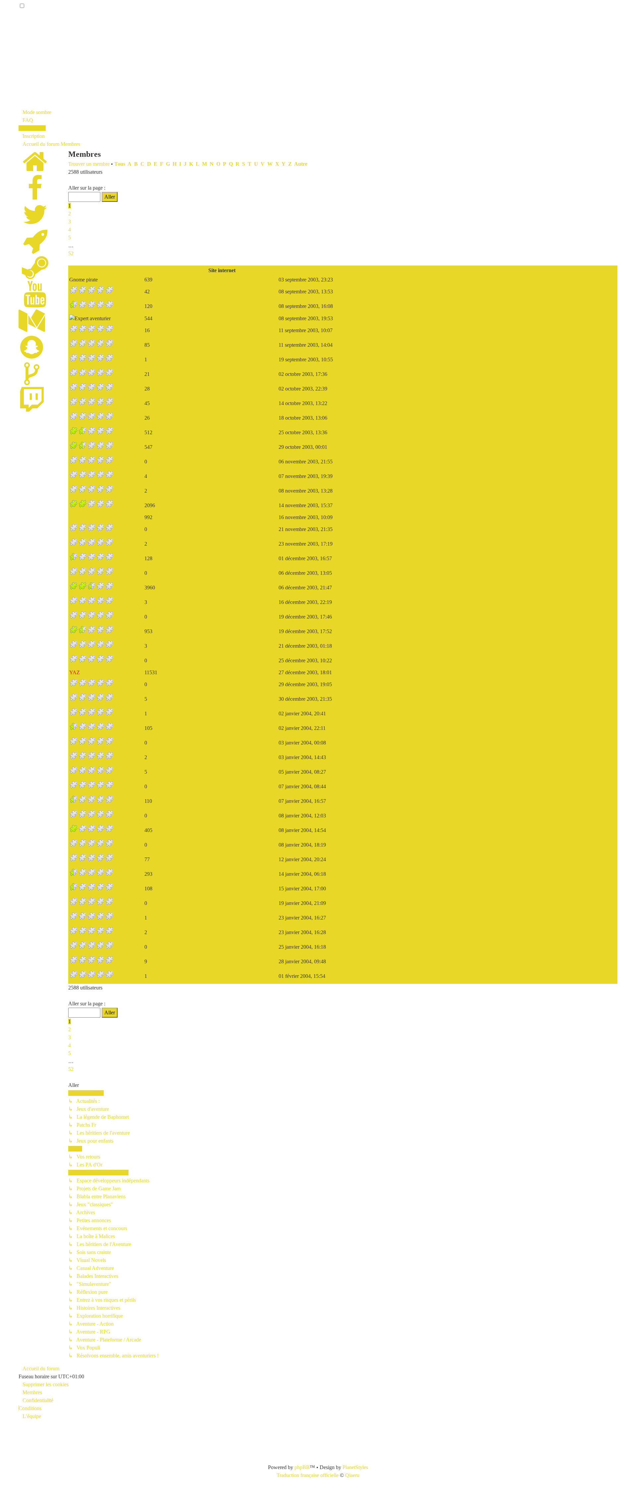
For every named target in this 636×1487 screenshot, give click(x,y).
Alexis (121, 291)
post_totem (125, 888)
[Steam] (35, 275)
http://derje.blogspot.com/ (193, 306)
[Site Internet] (35, 169)
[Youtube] (35, 302)
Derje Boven (127, 306)
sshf (118, 359)
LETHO (123, 742)
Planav (105, 279)
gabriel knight (128, 728)
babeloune (125, 976)
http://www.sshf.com (188, 359)
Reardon (78, 517)
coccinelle (124, 476)
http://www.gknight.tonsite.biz (198, 432)
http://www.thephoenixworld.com (202, 418)
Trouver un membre (89, 164)
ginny (120, 698)
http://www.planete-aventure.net (200, 279)
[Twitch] (32, 408)
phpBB (302, 1467)
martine (122, 757)
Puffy (120, 374)
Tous (119, 164)
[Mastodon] (32, 328)
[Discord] (35, 249)
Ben (115, 318)
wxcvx (121, 903)
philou (121, 660)
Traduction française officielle (308, 1475)
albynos (122, 859)
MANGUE (126, 602)
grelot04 (123, 446)
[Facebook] (35, 196)
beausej (122, 403)
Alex (119, 461)
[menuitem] (26, 120)
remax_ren (125, 932)
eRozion (123, 786)
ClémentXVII (128, 388)
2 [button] (69, 213)
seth (118, 432)
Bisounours (126, 800)
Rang (86, 270)
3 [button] (69, 221)
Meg (119, 587)
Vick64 (122, 946)
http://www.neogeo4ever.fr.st (197, 374)
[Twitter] (35, 222)
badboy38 (124, 830)
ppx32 (121, 543)
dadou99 (123, 645)
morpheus (124, 572)
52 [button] (71, 253)
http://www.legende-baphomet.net (202, 318)
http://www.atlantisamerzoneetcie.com (206, 874)
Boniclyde (125, 771)
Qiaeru (352, 1475)
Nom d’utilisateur (112, 270)
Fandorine (124, 344)
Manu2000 (125, 873)
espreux (122, 616)
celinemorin (126, 631)
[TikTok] (31, 381)
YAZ (74, 672)
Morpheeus (126, 417)
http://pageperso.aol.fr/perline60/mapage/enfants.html (222, 505)
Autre (300, 164)
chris (119, 529)
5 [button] (69, 237)
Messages (154, 270)
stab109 (122, 815)
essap (120, 490)
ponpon (122, 844)
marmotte (124, 558)
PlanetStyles (355, 1467)
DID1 (120, 684)
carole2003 (125, 961)
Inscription (305, 270)
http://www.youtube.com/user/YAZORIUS (212, 672)
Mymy (121, 713)
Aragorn (123, 330)
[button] (70, 180)
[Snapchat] (31, 355)
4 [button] (69, 229)
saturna (121, 917)
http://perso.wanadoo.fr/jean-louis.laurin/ (209, 517)
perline (121, 505)
